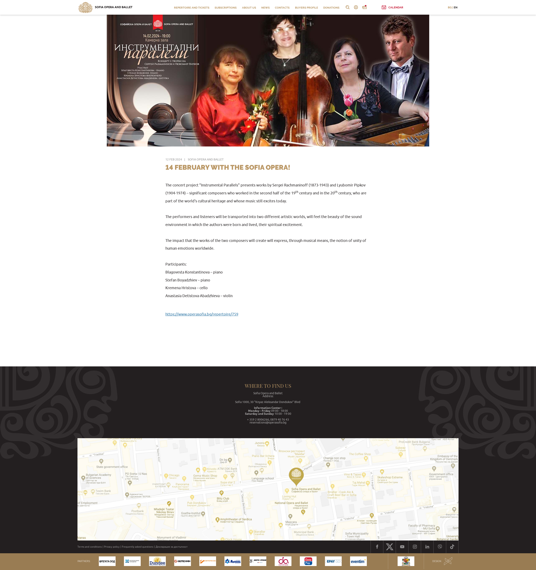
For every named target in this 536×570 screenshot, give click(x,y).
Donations (331, 7)
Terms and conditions (89, 547)
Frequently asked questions (137, 547)
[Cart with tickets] (364, 7)
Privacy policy (112, 547)
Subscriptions (226, 7)
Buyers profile (306, 7)
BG (450, 7)
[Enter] (355, 7)
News (265, 7)
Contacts (282, 7)
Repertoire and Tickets (191, 7)
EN (455, 7)
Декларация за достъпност (172, 547)
